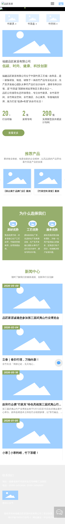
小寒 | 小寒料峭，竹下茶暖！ (20, 452)
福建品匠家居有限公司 (16, 61)
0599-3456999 (35, 485)
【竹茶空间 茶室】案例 (48, 191)
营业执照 (48, 513)
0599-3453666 (17, 485)
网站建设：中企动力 (43, 517)
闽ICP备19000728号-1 (19, 517)
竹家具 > (12, 23)
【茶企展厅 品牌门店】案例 (17, 191)
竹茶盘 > (32, 23)
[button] (22, 8)
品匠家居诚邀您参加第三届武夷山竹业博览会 (30, 317)
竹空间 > (53, 23)
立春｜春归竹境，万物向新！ (20, 359)
